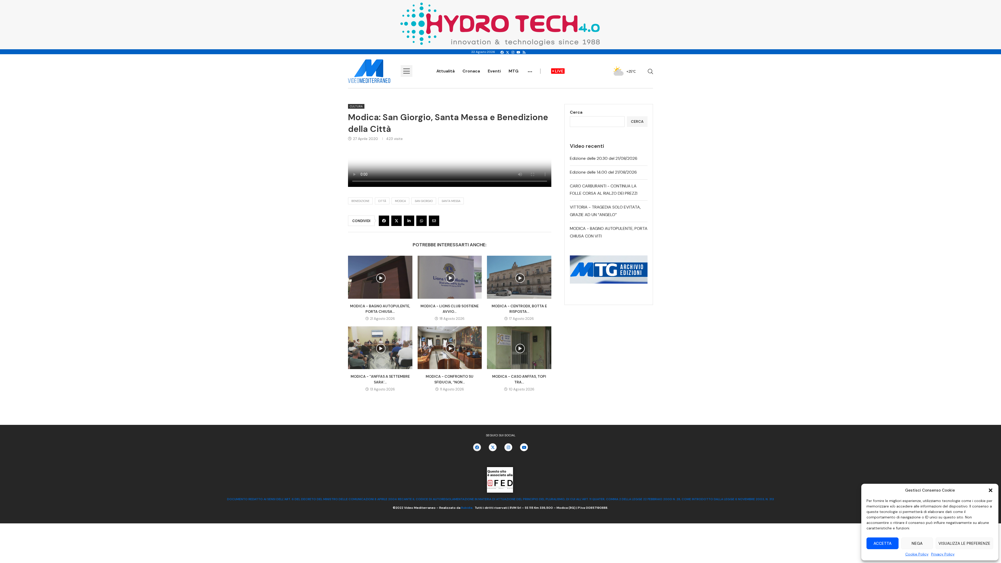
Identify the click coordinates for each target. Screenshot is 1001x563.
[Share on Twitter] (396, 221)
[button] (990, 490)
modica (400, 201)
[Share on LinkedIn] (409, 221)
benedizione (360, 201)
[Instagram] (513, 52)
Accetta (883, 543)
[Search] (650, 71)
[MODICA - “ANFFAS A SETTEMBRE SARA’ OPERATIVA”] (380, 347)
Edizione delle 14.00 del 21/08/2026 (603, 172)
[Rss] (524, 52)
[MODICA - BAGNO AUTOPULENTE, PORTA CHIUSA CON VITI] (380, 277)
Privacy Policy (943, 554)
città (382, 201)
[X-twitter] (493, 447)
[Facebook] (502, 52)
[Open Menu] (406, 71)
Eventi (494, 71)
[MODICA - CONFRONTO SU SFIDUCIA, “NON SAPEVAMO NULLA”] (450, 347)
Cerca (576, 112)
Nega (917, 543)
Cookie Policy (917, 554)
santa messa (451, 201)
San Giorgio (424, 201)
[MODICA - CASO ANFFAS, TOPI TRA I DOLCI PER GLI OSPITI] (519, 347)
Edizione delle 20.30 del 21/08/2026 (603, 158)
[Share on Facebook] (384, 221)
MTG (513, 71)
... (530, 69)
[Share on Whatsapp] (421, 221)
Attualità (445, 71)
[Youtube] (518, 52)
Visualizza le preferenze (964, 543)
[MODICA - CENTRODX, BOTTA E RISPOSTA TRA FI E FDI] (519, 277)
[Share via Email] (434, 221)
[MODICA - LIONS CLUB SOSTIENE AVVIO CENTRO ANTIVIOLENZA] (450, 277)
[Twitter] (507, 52)
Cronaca (471, 71)
